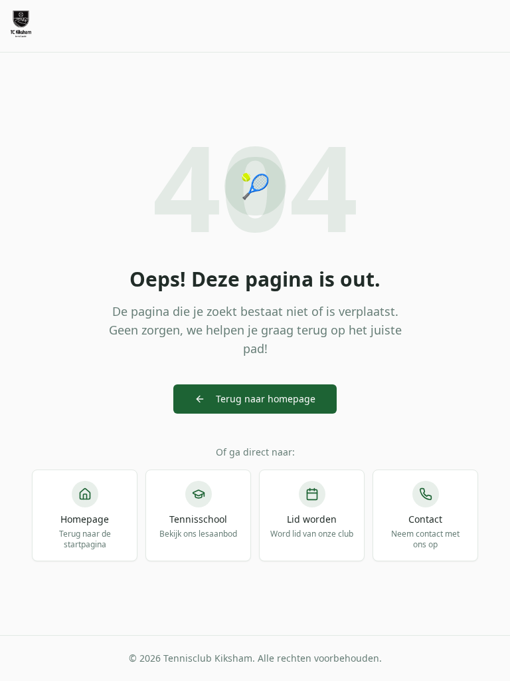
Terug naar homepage (265, 398)
